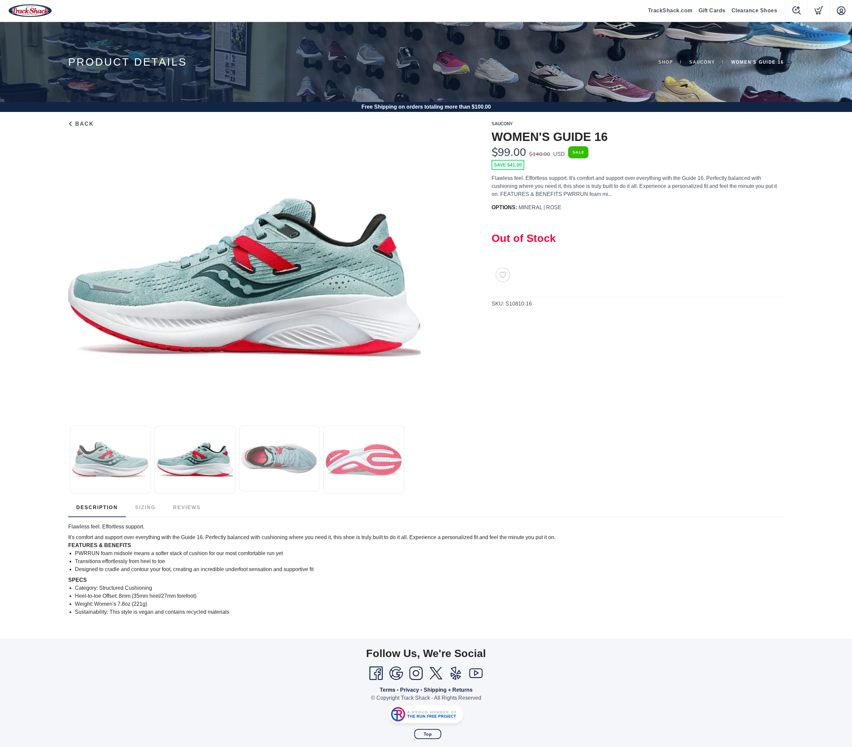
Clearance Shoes (754, 10)
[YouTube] (476, 673)
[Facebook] (376, 673)
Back (83, 124)
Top (428, 734)
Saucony (702, 62)
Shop (665, 62)
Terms (387, 690)
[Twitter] (436, 673)
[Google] (396, 673)
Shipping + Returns (448, 690)
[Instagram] (416, 673)
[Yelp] (456, 673)
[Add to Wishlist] (503, 275)
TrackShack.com (670, 10)
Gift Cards (712, 10)
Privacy (409, 690)
